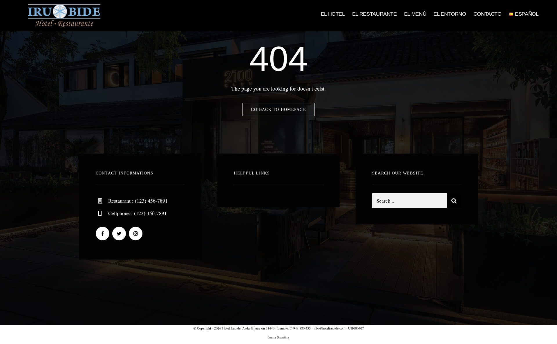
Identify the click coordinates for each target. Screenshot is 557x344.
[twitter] (119, 233)
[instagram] (135, 233)
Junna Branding (278, 337)
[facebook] (102, 233)
